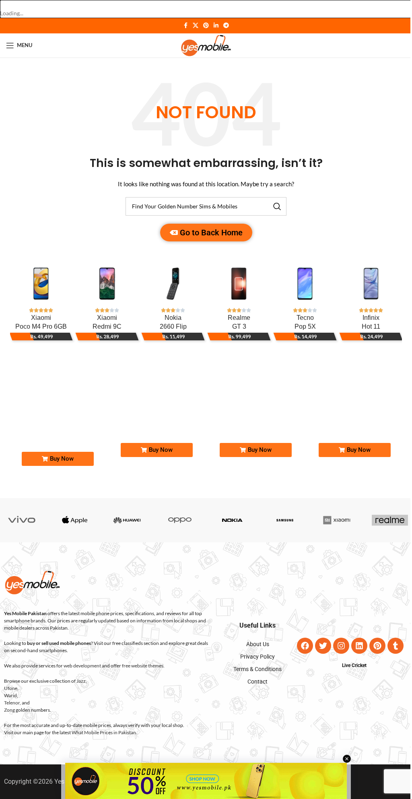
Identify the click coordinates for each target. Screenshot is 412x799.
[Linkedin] (359, 646)
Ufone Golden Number (177, 412)
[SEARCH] (277, 206)
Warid (10, 695)
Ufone (10, 688)
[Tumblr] (395, 646)
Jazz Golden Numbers (76, 412)
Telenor (12, 703)
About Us (257, 644)
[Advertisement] (206, 781)
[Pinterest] (377, 646)
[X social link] (195, 25)
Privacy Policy (257, 656)
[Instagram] (341, 646)
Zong (9, 710)
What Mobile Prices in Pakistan (104, 732)
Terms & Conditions (257, 669)
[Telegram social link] (226, 25)
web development (82, 666)
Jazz (81, 681)
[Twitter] (323, 646)
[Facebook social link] (185, 25)
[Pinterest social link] (206, 25)
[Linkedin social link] (216, 25)
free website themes (142, 666)
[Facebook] (305, 646)
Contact (257, 681)
